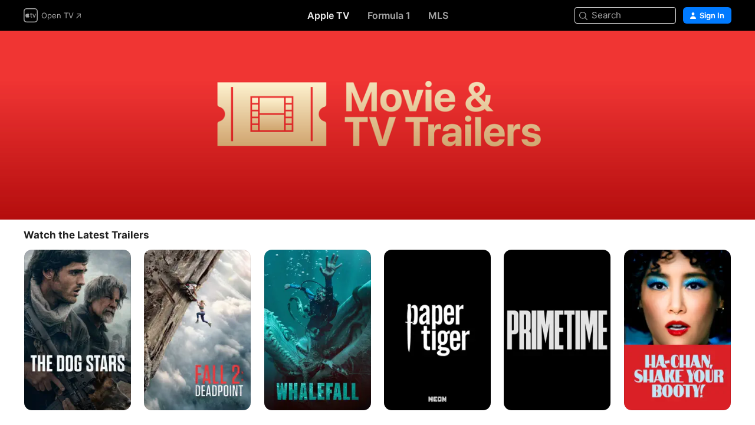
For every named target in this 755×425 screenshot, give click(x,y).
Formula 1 (389, 15)
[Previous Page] (12, 330)
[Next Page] (743, 330)
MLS (438, 15)
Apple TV (328, 15)
